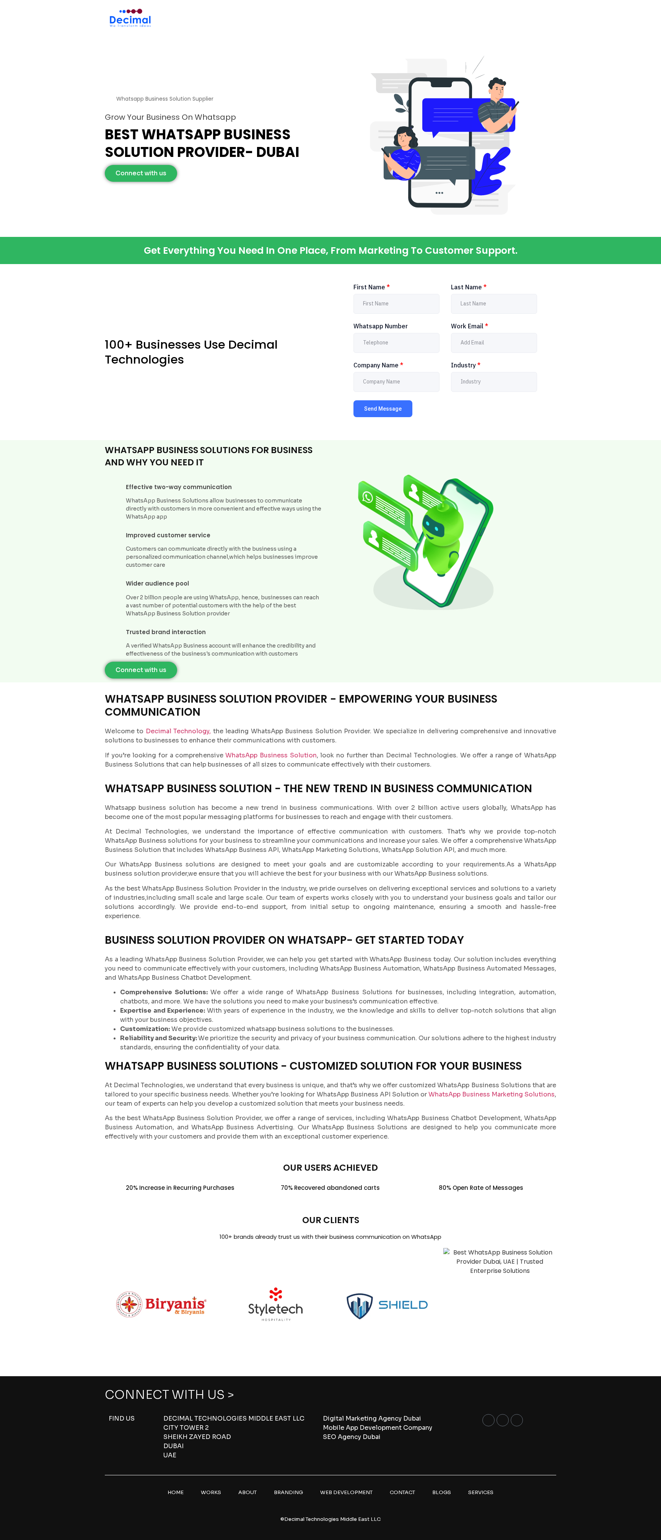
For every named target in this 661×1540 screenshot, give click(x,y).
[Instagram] (503, 1420)
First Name (371, 287)
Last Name (469, 287)
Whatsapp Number (380, 326)
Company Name (378, 365)
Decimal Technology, (178, 731)
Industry (465, 365)
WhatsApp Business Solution (270, 755)
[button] (112, 1304)
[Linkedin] (517, 1420)
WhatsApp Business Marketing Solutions (491, 1094)
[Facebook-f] (488, 1420)
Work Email (469, 326)
